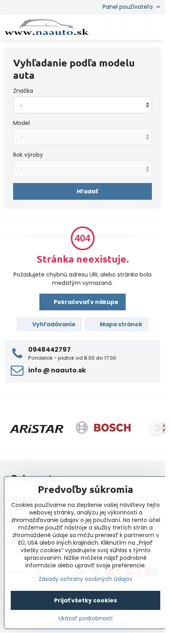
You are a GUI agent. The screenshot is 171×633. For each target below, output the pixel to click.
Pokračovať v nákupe (85, 302)
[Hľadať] (116, 27)
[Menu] (155, 27)
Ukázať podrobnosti (85, 618)
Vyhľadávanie (53, 324)
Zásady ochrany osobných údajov (85, 579)
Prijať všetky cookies (85, 600)
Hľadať (87, 191)
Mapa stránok (120, 324)
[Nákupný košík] (136, 27)
